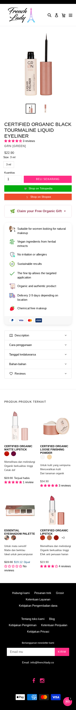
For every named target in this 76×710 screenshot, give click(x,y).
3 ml (8, 163)
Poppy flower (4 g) (6, 453)
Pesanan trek (42, 593)
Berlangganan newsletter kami (38, 643)
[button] (13, 141)
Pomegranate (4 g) (56, 537)
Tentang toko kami (32, 618)
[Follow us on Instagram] (42, 681)
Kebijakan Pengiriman (22, 625)
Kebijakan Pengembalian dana (38, 605)
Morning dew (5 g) (6, 537)
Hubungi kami (21, 593)
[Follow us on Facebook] (34, 681)
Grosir (60, 593)
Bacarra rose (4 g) (13, 453)
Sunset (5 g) (13, 537)
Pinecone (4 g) (49, 537)
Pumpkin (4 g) (42, 537)
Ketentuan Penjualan (54, 625)
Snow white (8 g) (42, 457)
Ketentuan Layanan (38, 599)
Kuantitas (9, 172)
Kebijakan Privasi (38, 631)
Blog (52, 618)
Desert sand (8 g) (49, 457)
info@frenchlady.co (42, 662)
